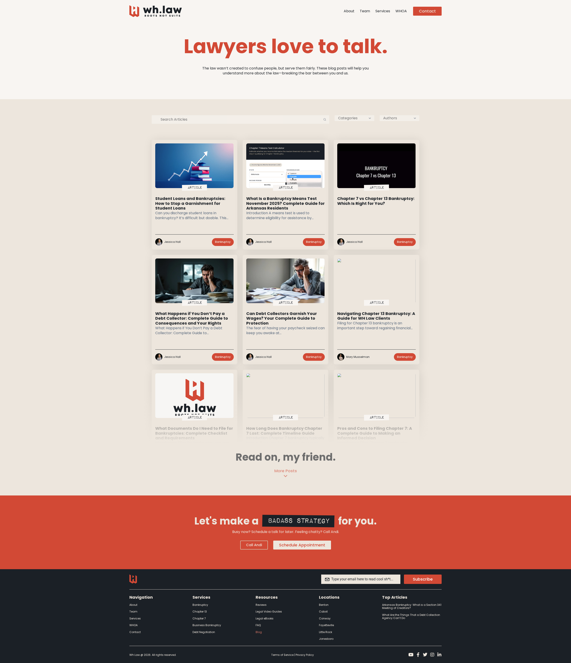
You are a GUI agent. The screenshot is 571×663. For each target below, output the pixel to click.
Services (382, 11)
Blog (259, 632)
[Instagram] (432, 655)
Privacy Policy (305, 655)
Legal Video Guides (269, 611)
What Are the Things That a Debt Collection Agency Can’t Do (411, 616)
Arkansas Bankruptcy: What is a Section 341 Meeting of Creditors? (411, 606)
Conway (325, 618)
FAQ (258, 625)
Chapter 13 (199, 611)
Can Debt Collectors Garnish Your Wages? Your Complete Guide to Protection (281, 318)
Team (365, 11)
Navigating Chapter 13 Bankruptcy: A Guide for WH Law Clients (376, 316)
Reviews (261, 605)
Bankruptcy (200, 605)
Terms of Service (282, 655)
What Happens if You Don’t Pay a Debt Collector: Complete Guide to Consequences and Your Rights (191, 318)
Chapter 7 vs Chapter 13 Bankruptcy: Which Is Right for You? (375, 201)
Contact (135, 632)
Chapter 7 (199, 618)
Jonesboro (326, 639)
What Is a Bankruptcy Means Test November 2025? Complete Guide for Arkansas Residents (285, 203)
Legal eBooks (264, 618)
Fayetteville (326, 625)
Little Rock (325, 632)
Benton (324, 605)
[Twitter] (425, 655)
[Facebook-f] (418, 655)
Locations (329, 597)
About (349, 11)
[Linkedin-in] (439, 655)
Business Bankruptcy (206, 625)
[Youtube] (411, 655)
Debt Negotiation (203, 632)
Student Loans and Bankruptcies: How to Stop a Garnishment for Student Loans (190, 203)
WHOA (401, 11)
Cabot (323, 611)
